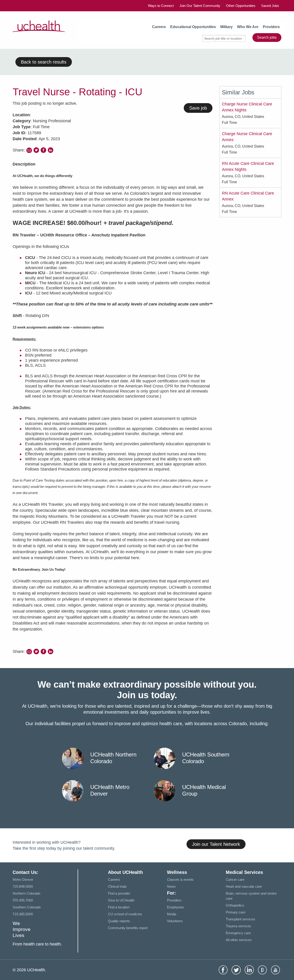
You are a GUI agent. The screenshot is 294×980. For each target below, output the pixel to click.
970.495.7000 (23, 900)
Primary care (235, 912)
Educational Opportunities (193, 27)
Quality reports (119, 921)
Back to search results (43, 61)
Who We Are (247, 27)
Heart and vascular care (244, 886)
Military (226, 27)
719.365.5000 (23, 914)
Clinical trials (117, 886)
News (171, 886)
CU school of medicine (125, 914)
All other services (239, 940)
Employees (175, 907)
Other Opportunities (240, 6)
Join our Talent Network (216, 844)
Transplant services (240, 919)
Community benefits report (128, 928)
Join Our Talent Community (199, 6)
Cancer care (235, 879)
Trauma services (238, 926)
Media (171, 914)
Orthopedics (235, 905)
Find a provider (119, 893)
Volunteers (175, 921)
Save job (198, 108)
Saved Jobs (270, 6)
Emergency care (238, 933)
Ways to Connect (161, 6)
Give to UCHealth (121, 900)
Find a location (119, 907)
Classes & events (180, 879)
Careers (159, 27)
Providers (271, 27)
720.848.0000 (23, 886)
